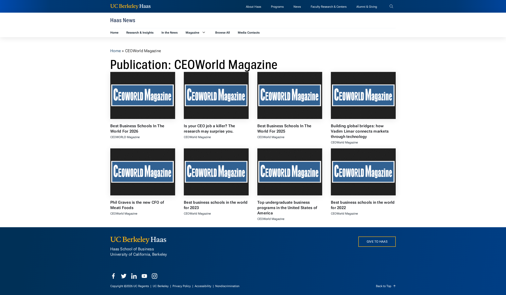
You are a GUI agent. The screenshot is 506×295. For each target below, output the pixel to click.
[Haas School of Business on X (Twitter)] (124, 276)
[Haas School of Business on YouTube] (144, 276)
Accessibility (203, 286)
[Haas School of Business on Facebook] (113, 276)
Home (115, 50)
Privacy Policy (182, 286)
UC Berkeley (161, 286)
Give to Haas (377, 241)
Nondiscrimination (227, 286)
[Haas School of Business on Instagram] (154, 276)
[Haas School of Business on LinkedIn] (134, 276)
